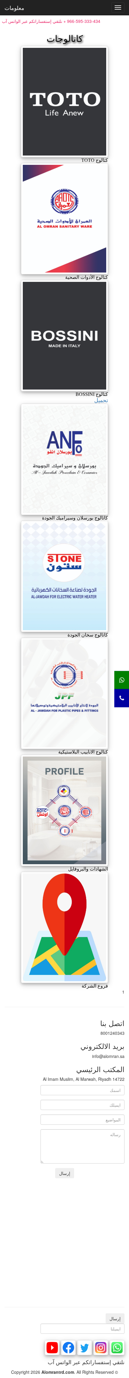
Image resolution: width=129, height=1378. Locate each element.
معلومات (14, 7)
